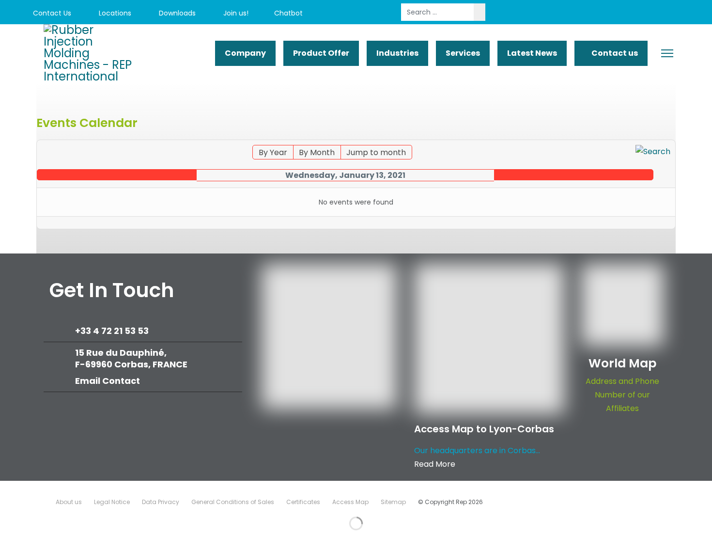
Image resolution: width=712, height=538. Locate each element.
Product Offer (321, 53)
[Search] (652, 151)
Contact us (614, 53)
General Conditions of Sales (232, 502)
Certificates (303, 502)
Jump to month (376, 152)
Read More (434, 464)
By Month (317, 152)
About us (69, 502)
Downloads (176, 13)
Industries (397, 53)
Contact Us (51, 13)
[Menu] (667, 53)
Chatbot (288, 13)
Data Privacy (160, 502)
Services (463, 53)
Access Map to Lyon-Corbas (484, 429)
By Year (273, 152)
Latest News (532, 53)
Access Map (350, 502)
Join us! (234, 13)
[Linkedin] (633, 13)
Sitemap (393, 502)
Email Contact (107, 381)
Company (245, 53)
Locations (114, 13)
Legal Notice (112, 502)
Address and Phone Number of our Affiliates (622, 395)
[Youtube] (611, 13)
